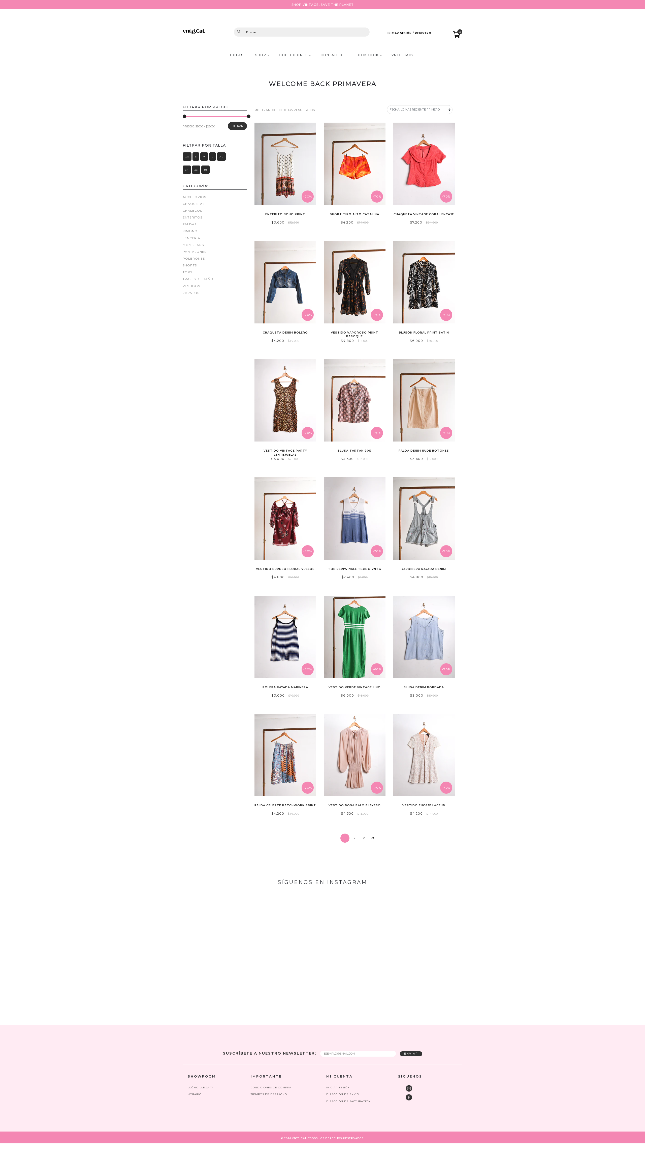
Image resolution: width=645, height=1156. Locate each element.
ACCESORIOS (194, 197)
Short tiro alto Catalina (354, 214)
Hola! (236, 55)
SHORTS (190, 265)
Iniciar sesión (338, 1087)
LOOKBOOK (367, 55)
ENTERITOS (192, 217)
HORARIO (195, 1094)
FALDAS (190, 224)
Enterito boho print (285, 214)
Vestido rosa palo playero (355, 805)
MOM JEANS (193, 245)
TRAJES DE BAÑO (198, 279)
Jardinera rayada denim (424, 569)
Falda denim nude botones (424, 450)
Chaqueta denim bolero (285, 332)
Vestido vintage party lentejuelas (285, 452)
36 (196, 169)
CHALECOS (192, 210)
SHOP (260, 55)
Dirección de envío (342, 1094)
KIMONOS (191, 231)
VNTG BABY (403, 55)
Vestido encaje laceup (423, 805)
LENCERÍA (191, 238)
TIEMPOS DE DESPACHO (269, 1094)
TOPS (187, 272)
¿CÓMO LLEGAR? (200, 1087)
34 (186, 169)
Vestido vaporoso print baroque (354, 334)
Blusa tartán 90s (354, 450)
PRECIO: (189, 126)
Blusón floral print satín (424, 332)
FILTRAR (237, 126)
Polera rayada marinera (285, 687)
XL (221, 156)
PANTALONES (194, 252)
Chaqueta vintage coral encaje (424, 214)
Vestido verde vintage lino (355, 687)
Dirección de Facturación (348, 1101)
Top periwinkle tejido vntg (354, 569)
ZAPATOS (191, 293)
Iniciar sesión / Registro (409, 33)
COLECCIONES (293, 55)
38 (205, 169)
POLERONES (194, 258)
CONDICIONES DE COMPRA (271, 1087)
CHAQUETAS (194, 204)
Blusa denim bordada (424, 687)
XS (187, 156)
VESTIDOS (191, 286)
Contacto (331, 55)
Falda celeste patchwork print (285, 805)
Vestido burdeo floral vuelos (285, 569)
